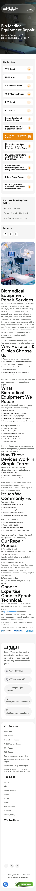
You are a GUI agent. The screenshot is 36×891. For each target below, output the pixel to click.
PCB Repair (10, 102)
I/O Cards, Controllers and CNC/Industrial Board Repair (15, 157)
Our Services (15, 35)
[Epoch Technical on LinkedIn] (17, 866)
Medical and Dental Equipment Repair (14, 127)
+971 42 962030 (16, 670)
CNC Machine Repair (14, 94)
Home (4, 35)
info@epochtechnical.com (16, 218)
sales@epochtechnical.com (18, 701)
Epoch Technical (10, 611)
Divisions (7, 794)
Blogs (6, 802)
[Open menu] (30, 8)
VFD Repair (10, 69)
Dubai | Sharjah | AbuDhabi (16, 213)
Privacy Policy (9, 815)
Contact (7, 811)
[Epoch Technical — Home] (11, 9)
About (6, 786)
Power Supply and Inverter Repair (13, 119)
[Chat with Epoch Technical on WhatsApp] (24, 884)
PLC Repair (10, 110)
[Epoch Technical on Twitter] (12, 866)
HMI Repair (10, 77)
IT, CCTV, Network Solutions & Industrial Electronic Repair (15, 186)
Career (7, 798)
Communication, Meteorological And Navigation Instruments (16, 167)
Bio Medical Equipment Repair (15, 136)
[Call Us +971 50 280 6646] (5, 884)
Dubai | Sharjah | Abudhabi (15, 689)
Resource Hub (10, 806)
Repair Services (10, 790)
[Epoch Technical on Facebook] (6, 866)
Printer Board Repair (14, 177)
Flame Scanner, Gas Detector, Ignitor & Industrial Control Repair (16, 146)
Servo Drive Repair (13, 85)
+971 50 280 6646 (12, 208)
